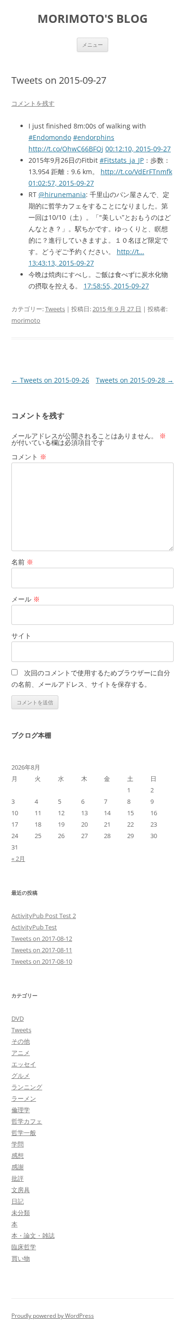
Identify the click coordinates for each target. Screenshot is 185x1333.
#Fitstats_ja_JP (122, 160)
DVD (17, 1018)
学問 (17, 1144)
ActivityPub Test (34, 927)
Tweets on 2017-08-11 (41, 950)
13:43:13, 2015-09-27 (61, 262)
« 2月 (18, 858)
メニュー (92, 44)
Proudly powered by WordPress (52, 1316)
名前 (22, 561)
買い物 (20, 1258)
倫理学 (20, 1110)
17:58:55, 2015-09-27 (116, 285)
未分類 (20, 1212)
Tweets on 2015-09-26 (50, 380)
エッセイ (23, 1064)
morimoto (25, 320)
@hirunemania (62, 194)
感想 (17, 1155)
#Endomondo (49, 137)
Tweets (55, 309)
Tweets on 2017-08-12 (41, 938)
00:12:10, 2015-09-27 (138, 148)
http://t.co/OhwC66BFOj (65, 148)
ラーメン (23, 1098)
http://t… (130, 251)
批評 (17, 1178)
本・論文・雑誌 (33, 1235)
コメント (28, 456)
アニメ (20, 1052)
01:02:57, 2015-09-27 (61, 183)
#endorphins (93, 137)
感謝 (17, 1167)
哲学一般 (23, 1132)
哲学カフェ (26, 1121)
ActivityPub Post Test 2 (43, 915)
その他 (20, 1041)
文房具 (20, 1189)
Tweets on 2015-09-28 (135, 380)
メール (25, 598)
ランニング (26, 1087)
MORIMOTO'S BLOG (92, 18)
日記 (17, 1201)
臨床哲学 (23, 1247)
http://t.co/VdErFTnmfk (136, 171)
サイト (21, 635)
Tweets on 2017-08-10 (41, 961)
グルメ (20, 1075)
